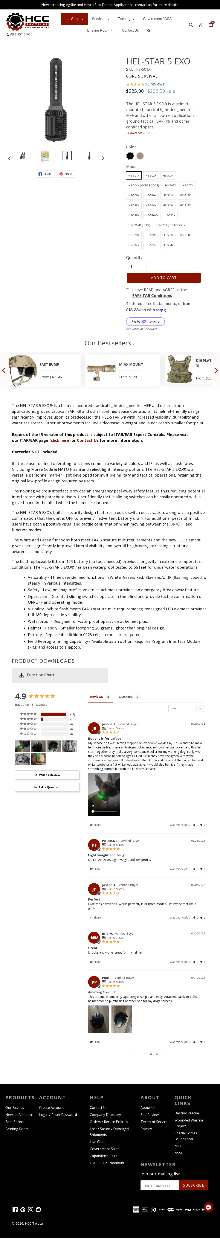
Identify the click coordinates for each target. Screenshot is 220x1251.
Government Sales (104, 1148)
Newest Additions (19, 1114)
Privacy (146, 1128)
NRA (178, 1146)
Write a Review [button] (49, 775)
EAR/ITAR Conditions (152, 295)
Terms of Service (154, 1121)
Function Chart (41, 674)
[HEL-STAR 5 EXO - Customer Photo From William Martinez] (38, 759)
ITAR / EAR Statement (107, 1163)
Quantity (134, 257)
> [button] (166, 1053)
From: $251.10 (149, 378)
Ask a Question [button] (50, 787)
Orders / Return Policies (109, 1121)
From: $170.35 (72, 377)
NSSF (178, 1153)
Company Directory (105, 1114)
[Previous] (4, 370)
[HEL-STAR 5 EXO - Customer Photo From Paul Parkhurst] (38, 746)
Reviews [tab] (96, 697)
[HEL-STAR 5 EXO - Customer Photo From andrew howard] (69, 746)
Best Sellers (14, 1121)
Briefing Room (17, 1128)
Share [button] (97, 825)
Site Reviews (150, 1114)
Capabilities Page (104, 1155)
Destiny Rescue (186, 1113)
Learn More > (138, 133)
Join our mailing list (160, 1173)
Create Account (51, 1107)
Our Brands (14, 1107)
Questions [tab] (126, 697)
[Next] (215, 370)
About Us (148, 1107)
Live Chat (97, 1141)
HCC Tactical (34, 1223)
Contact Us (88, 440)
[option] (23, 156)
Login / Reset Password (58, 1114)
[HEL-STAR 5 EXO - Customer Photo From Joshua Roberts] (22, 746)
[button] (195, 825)
